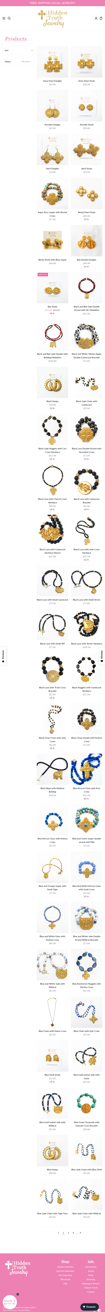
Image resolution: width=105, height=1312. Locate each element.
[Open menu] (3, 18)
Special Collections (65, 1271)
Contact (91, 1291)
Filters (17, 61)
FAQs (91, 1275)
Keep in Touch (90, 1287)
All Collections (65, 1275)
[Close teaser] (17, 1294)
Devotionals (91, 1266)
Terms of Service (9, 1310)
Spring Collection (65, 1266)
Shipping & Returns (91, 1283)
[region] (52, 3)
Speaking (91, 1279)
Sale (65, 1283)
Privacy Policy (23, 1310)
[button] (10, 1302)
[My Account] (95, 18)
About (91, 1271)
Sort (6, 50)
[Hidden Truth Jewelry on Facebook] (99, 1310)
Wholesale (65, 1279)
